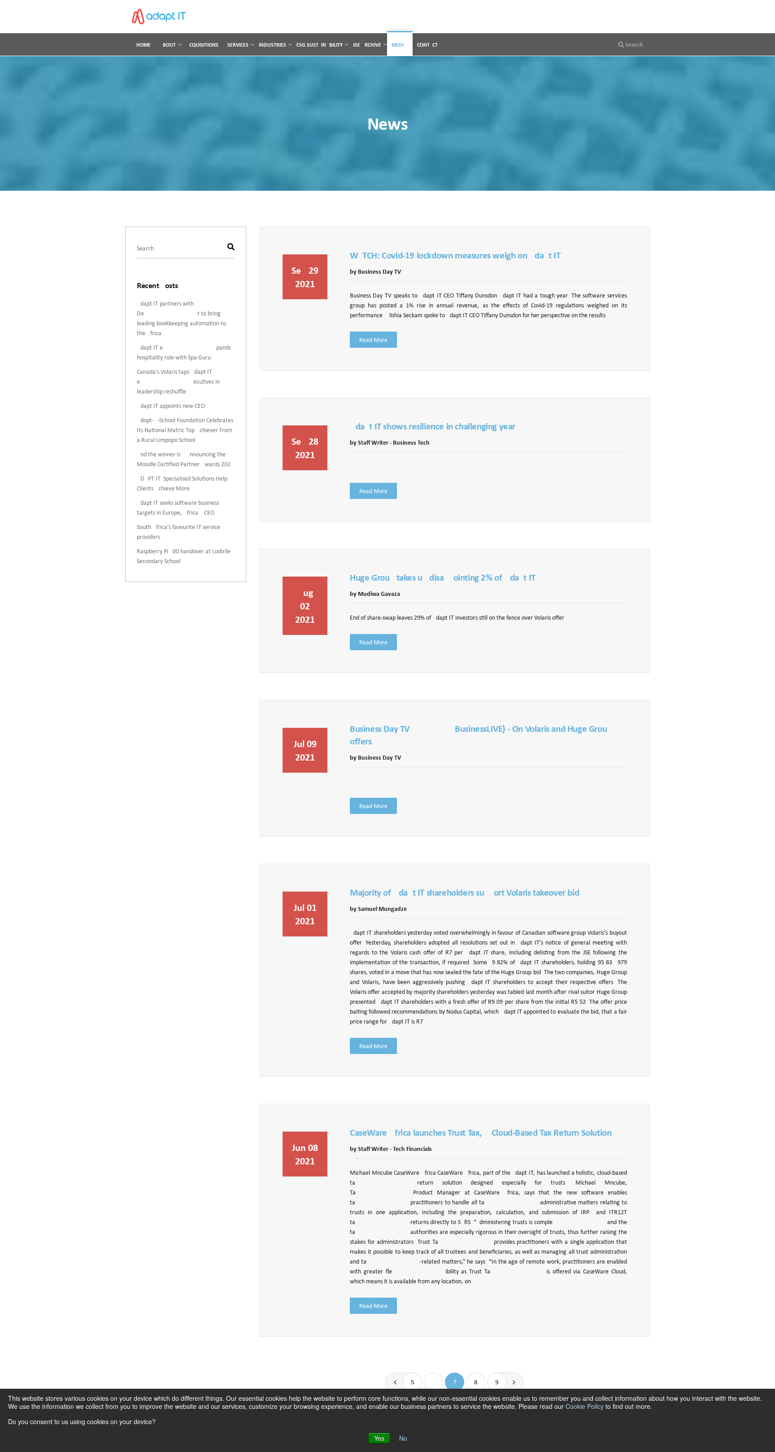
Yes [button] (379, 1438)
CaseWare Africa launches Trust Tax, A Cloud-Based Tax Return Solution (480, 1132)
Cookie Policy (585, 1406)
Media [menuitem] (399, 44)
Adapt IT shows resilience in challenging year (432, 426)
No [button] (403, 1438)
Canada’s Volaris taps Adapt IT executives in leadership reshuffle (178, 381)
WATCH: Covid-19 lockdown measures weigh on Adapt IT (455, 255)
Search (633, 44)
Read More (373, 339)
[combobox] (186, 248)
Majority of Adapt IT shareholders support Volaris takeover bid (464, 892)
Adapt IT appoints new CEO (171, 405)
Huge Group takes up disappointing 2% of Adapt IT (443, 577)
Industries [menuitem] (272, 44)
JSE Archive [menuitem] (367, 44)
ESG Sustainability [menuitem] (319, 44)
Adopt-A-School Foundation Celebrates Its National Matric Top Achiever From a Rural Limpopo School (185, 429)
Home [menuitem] (143, 44)
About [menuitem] (168, 44)
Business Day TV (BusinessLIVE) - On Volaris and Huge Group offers (481, 735)
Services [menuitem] (237, 44)
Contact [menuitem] (427, 44)
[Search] (231, 248)
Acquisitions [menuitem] (202, 44)
